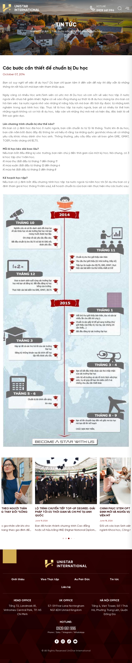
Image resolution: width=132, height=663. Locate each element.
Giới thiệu (17, 579)
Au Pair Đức (82, 579)
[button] (63, 538)
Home (33, 31)
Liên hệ (66, 587)
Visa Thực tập (50, 579)
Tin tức (44, 31)
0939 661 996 (105, 10)
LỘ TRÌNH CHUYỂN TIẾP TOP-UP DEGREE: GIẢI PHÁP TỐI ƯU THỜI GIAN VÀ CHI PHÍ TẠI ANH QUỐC (65, 512)
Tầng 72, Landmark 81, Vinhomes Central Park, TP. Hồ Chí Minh (22, 610)
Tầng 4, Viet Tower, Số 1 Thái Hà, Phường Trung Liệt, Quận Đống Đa (109, 610)
